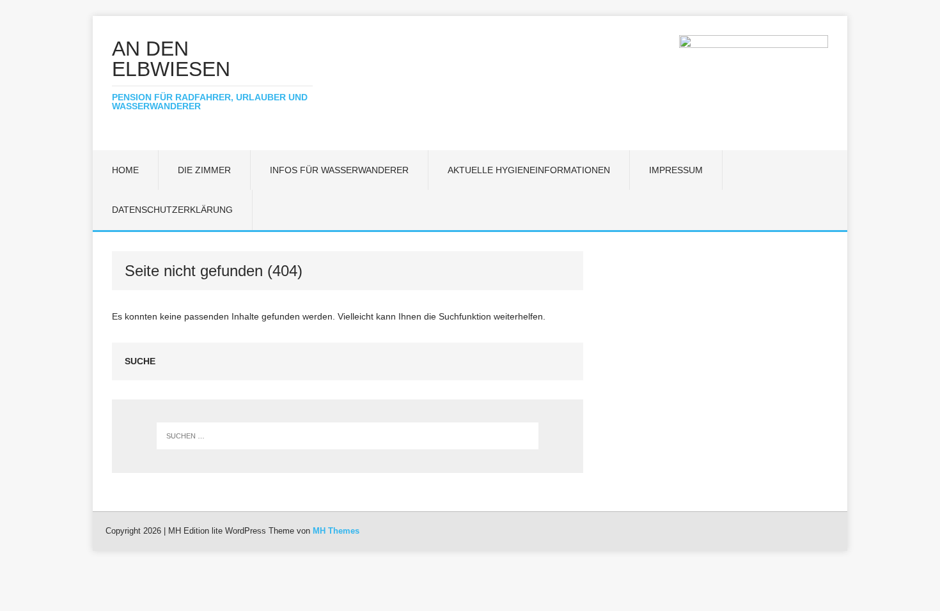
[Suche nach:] (348, 435)
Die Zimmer (204, 170)
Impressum (676, 170)
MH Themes (336, 531)
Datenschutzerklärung (172, 210)
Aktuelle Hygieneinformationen (529, 170)
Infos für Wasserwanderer (339, 170)
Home (125, 170)
